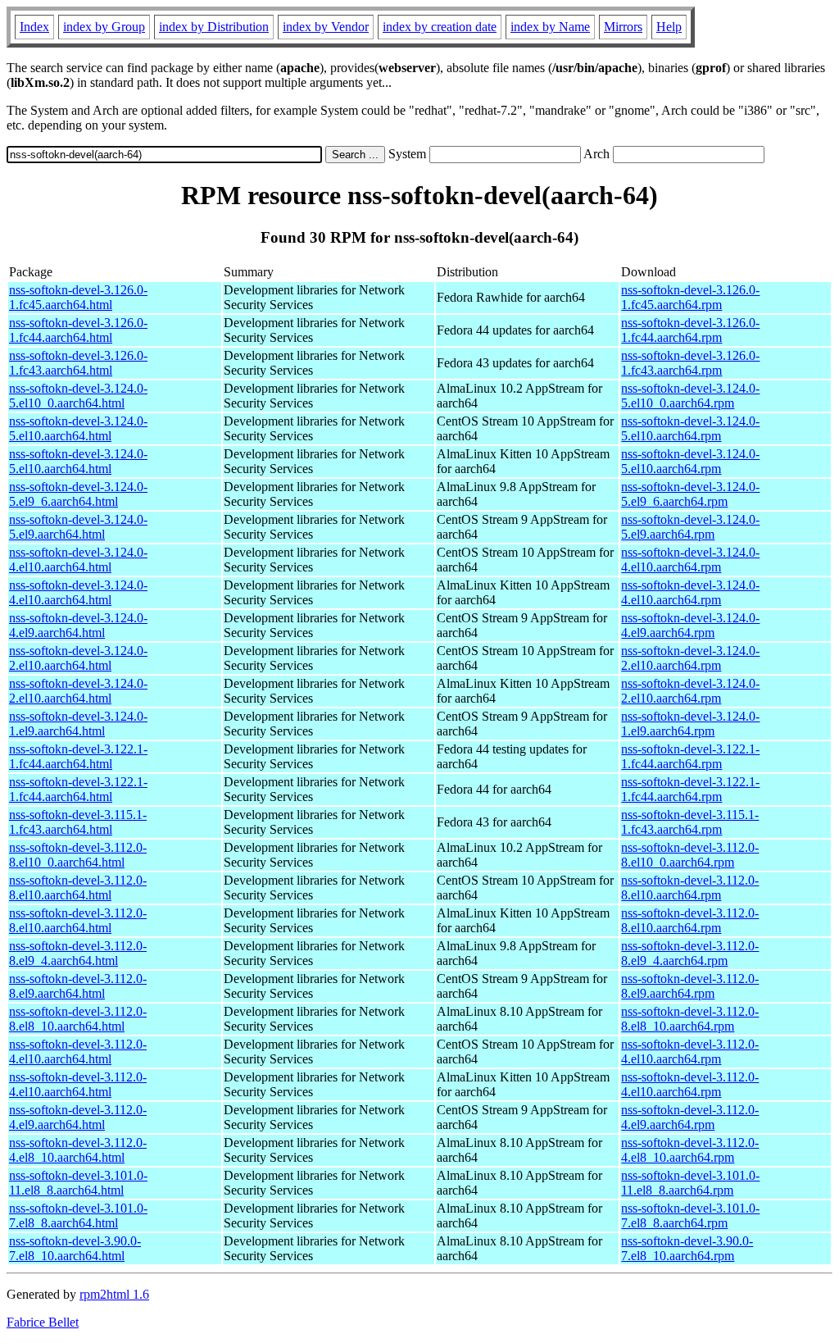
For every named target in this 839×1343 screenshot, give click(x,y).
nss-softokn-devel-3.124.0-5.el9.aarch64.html (78, 526)
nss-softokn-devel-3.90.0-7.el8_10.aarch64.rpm (687, 1248)
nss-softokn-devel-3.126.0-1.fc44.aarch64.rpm (690, 330)
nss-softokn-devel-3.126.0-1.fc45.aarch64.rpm (690, 297)
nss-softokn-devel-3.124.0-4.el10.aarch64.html (78, 559)
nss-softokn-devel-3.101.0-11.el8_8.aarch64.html (78, 1182)
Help (669, 27)
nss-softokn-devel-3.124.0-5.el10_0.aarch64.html (78, 395)
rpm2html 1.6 (114, 1294)
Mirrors (623, 27)
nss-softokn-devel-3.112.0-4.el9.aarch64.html (78, 1117)
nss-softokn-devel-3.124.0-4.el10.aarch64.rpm (690, 559)
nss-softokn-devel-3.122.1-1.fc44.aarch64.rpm (690, 756)
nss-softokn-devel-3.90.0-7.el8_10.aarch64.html (75, 1248)
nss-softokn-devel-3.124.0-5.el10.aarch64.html (78, 428)
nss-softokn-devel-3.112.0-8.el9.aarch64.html (78, 986)
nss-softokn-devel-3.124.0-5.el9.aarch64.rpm (690, 526)
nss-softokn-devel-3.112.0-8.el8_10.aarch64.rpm (690, 1018)
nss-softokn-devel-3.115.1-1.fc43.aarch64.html (78, 822)
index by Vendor (326, 27)
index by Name (550, 27)
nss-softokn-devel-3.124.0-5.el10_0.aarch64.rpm (690, 395)
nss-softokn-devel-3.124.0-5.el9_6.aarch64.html (78, 494)
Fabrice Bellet (43, 1322)
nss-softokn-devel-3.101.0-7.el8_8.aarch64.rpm (690, 1215)
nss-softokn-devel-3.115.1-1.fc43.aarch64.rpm (690, 822)
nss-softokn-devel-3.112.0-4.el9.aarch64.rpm (690, 1117)
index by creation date (440, 27)
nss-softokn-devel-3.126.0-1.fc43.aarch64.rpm (690, 362)
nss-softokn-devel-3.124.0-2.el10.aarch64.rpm (690, 658)
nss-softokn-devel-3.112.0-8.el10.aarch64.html (78, 887)
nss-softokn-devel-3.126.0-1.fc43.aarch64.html (78, 362)
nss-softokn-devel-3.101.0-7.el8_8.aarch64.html (78, 1215)
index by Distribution (214, 27)
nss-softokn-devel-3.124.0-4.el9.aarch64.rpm (690, 625)
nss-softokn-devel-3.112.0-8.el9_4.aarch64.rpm (690, 953)
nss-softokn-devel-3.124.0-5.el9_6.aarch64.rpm (690, 494)
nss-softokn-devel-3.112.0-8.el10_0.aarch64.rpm (690, 854)
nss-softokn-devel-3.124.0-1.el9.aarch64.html (78, 723)
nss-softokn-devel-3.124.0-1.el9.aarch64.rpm (690, 723)
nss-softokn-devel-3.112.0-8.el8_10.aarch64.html (78, 1018)
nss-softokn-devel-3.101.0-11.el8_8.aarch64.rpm (690, 1182)
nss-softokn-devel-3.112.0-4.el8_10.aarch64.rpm (690, 1150)
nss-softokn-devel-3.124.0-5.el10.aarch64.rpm (690, 428)
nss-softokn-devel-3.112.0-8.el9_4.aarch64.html (78, 953)
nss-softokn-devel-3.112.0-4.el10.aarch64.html (78, 1051)
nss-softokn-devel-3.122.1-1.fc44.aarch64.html (78, 756)
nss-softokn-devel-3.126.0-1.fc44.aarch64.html (78, 330)
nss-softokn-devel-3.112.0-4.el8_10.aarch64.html (78, 1150)
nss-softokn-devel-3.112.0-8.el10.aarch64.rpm (690, 887)
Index (34, 27)
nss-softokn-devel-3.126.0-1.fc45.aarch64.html (78, 297)
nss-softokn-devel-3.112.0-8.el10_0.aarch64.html (78, 854)
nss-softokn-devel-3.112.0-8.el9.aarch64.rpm (690, 986)
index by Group (104, 27)
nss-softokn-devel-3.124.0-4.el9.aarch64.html (78, 625)
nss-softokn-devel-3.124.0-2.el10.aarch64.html (78, 658)
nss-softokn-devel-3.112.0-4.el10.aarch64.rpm (690, 1051)
